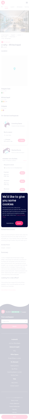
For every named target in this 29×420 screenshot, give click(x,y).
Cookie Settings (10, 223)
